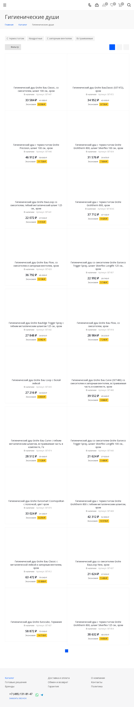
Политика (96, 686)
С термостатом (15, 38)
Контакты (96, 682)
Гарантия (53, 686)
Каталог (9, 677)
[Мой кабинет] (97, 5)
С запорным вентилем (59, 38)
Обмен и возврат (58, 682)
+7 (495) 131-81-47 (20, 694)
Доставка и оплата (59, 677)
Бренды (9, 686)
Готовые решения (15, 682)
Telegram (37, 695)
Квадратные (35, 38)
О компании (98, 677)
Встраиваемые (84, 38)
